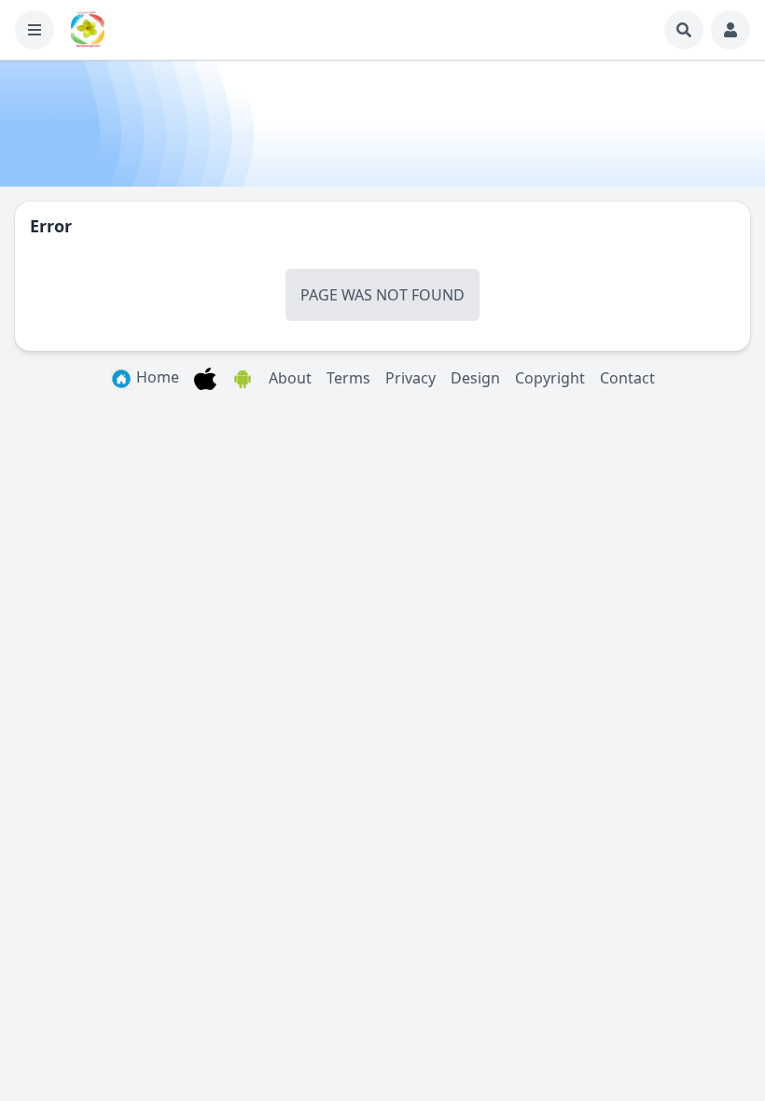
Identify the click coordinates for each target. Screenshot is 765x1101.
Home (155, 377)
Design (475, 378)
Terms (348, 378)
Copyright (550, 378)
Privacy (410, 378)
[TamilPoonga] (87, 30)
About (290, 378)
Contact (627, 378)
